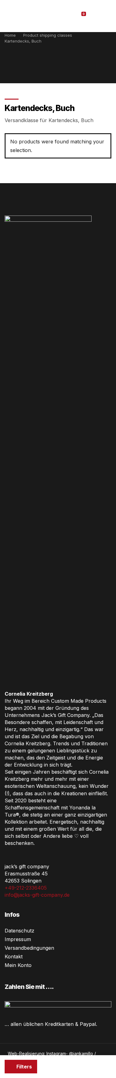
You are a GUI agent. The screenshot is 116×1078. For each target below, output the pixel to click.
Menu (103, 16)
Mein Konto (18, 965)
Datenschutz (19, 931)
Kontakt (14, 956)
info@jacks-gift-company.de (37, 895)
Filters (23, 1067)
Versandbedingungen (29, 948)
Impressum (18, 939)
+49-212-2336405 (26, 888)
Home (10, 35)
